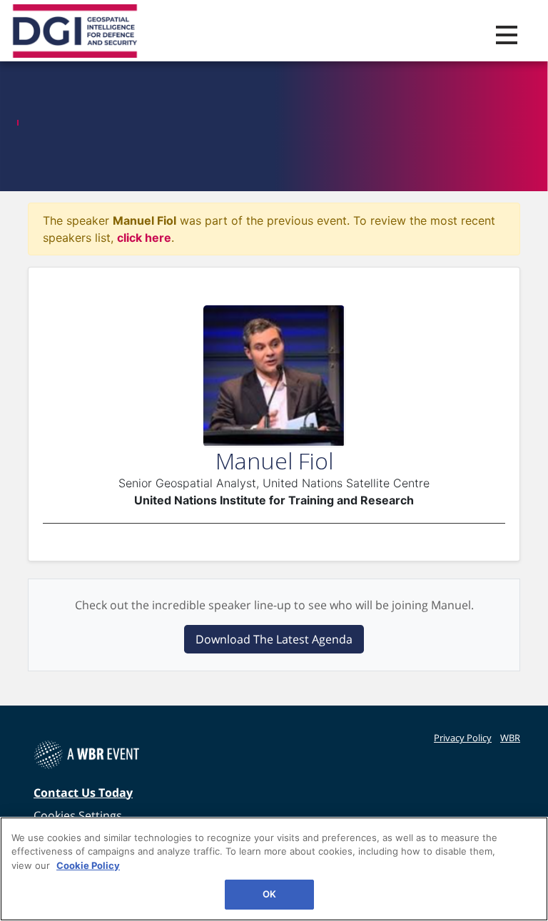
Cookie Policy (88, 865)
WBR (510, 737)
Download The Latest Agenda (274, 639)
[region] (274, 869)
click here (144, 237)
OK (269, 894)
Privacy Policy (463, 737)
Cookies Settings (78, 815)
